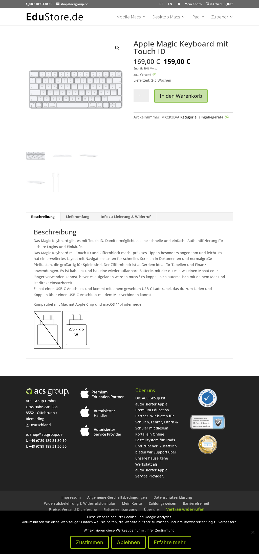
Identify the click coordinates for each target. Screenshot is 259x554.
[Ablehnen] (252, 532)
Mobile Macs (128, 17)
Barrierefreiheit (196, 503)
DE (161, 4)
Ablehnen (128, 542)
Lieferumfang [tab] (77, 216)
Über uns (152, 509)
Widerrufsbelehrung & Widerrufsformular (79, 503)
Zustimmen (89, 542)
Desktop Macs (166, 17)
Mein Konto (193, 4)
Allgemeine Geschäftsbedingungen (117, 497)
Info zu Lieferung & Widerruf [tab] (125, 216)
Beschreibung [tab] (43, 216)
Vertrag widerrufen (185, 509)
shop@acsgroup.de (46, 434)
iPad (195, 17)
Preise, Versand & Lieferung (73, 509)
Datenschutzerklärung (173, 497)
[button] (117, 48)
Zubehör (219, 17)
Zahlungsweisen (162, 503)
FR (178, 4)
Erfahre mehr (170, 542)
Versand (145, 74)
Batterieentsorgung (120, 509)
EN (170, 4)
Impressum (71, 497)
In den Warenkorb (181, 95)
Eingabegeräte (211, 117)
